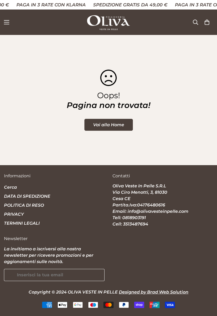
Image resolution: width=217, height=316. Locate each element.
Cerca (10, 187)
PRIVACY (14, 214)
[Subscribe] (99, 275)
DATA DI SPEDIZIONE (27, 196)
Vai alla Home (108, 124)
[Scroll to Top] (207, 287)
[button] (207, 22)
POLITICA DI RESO (24, 205)
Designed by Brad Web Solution (153, 292)
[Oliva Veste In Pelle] (108, 22)
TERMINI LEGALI (22, 223)
